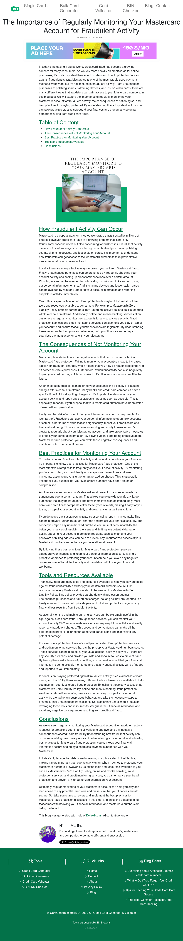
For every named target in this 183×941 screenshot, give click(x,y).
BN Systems (103, 922)
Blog (149, 5)
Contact (163, 5)
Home (93, 871)
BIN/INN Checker (36, 887)
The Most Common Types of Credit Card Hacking (150, 902)
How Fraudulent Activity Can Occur (67, 129)
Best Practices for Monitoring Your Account (72, 137)
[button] (36, 5)
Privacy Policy (93, 887)
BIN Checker (131, 7)
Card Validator (103, 7)
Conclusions (53, 146)
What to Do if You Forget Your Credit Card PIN (150, 882)
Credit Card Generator (35, 871)
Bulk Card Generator (69, 7)
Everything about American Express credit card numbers (150, 873)
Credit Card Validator (36, 881)
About (93, 881)
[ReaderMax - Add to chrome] (91, 50)
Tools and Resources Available (64, 142)
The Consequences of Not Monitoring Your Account (77, 133)
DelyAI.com (93, 815)
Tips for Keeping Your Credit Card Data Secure (150, 892)
